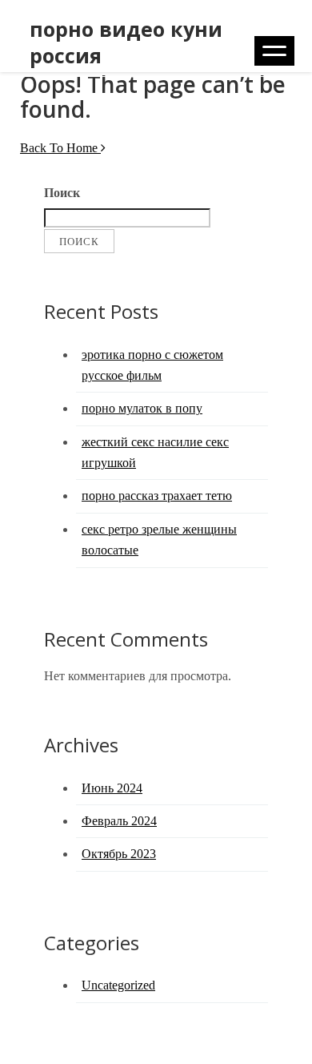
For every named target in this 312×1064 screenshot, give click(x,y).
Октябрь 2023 (119, 853)
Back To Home (60, 148)
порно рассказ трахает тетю (157, 495)
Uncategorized (118, 985)
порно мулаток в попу (142, 408)
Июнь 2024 (112, 788)
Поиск (62, 193)
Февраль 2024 (119, 821)
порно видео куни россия (126, 42)
